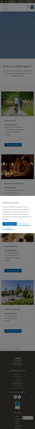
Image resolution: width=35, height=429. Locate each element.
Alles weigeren (24, 224)
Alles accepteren (9, 224)
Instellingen (8, 228)
